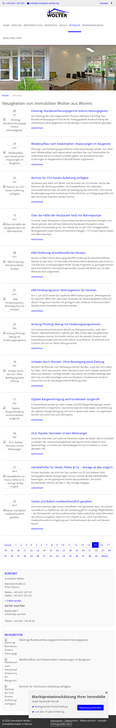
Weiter (105, 556)
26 (57, 550)
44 (64, 556)
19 (12, 550)
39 (31, 556)
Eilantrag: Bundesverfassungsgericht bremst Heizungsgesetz (69, 111)
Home (6, 25)
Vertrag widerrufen (61, 723)
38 (25, 556)
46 (77, 556)
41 (44, 556)
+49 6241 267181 (15, 3)
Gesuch (63, 25)
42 (51, 556)
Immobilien (50, 25)
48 (90, 556)
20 (18, 550)
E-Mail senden (13, 600)
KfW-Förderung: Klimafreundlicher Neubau (58, 253)
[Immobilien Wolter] (58, 12)
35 (5, 556)
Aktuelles (74, 25)
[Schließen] (107, 692)
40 (38, 556)
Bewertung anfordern (90, 707)
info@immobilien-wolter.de (44, 3)
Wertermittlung (33, 25)
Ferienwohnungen (92, 25)
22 (31, 550)
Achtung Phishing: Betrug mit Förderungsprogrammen (65, 324)
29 (77, 550)
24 (44, 550)
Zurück (7, 544)
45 (70, 556)
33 (103, 550)
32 (96, 550)
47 (83, 556)
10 (62, 544)
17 (108, 544)
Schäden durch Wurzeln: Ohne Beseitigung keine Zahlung (67, 362)
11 (69, 544)
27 (64, 550)
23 (38, 550)
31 (90, 550)
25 (51, 550)
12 (75, 544)
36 (12, 556)
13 (82, 544)
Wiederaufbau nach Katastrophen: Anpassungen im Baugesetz (71, 144)
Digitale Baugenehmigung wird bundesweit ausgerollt (65, 399)
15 (95, 544)
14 (88, 544)
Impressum (56, 720)
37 (18, 556)
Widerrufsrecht (88, 720)
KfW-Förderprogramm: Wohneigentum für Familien (63, 290)
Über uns (16, 25)
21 (25, 550)
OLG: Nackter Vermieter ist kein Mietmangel (59, 433)
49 (96, 556)
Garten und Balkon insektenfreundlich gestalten (61, 501)
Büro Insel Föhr (12, 38)
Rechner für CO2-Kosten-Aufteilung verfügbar (60, 178)
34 (109, 550)
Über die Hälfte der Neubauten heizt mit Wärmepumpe (66, 215)
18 (5, 550)
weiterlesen (37, 127)
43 (57, 556)
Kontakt (104, 3)
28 (70, 550)
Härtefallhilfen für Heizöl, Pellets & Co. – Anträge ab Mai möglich (72, 467)
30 (83, 550)
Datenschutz (71, 720)
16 (101, 544)
